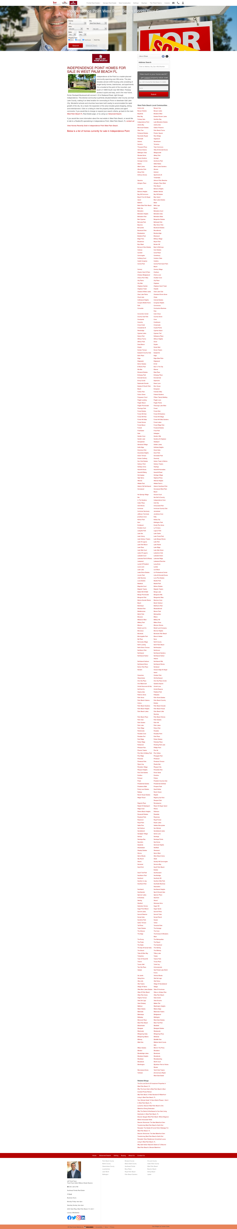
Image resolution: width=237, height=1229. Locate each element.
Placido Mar (157, 764)
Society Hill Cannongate (161, 861)
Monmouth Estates (142, 127)
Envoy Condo (141, 380)
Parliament (140, 745)
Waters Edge (157, 1009)
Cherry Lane (157, 275)
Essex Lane (157, 383)
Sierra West (157, 853)
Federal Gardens (159, 394)
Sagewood (157, 139)
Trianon (139, 961)
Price (70, 26)
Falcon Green (141, 394)
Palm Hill (156, 722)
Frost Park (157, 430)
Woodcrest (157, 1053)
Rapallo (156, 795)
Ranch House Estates (143, 795)
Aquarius (140, 180)
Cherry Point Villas (142, 278)
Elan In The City (158, 367)
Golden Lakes (158, 444)
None (155, 639)
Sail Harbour (141, 828)
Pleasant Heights (142, 770)
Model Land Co (141, 628)
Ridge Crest (140, 809)
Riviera (156, 809)
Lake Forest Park (159, 536)
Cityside (156, 289)
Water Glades (141, 1009)
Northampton (157, 647)
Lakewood (140, 561)
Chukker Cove (158, 278)
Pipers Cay (140, 764)
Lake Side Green (159, 550)
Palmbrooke (141, 731)
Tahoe (155, 923)
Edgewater (140, 361)
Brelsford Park (141, 236)
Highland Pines (158, 478)
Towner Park (157, 959)
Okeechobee (141, 678)
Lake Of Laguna (142, 542)
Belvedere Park (141, 216)
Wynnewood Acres (142, 1070)
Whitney (139, 1039)
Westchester (141, 1025)
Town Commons (158, 147)
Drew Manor (141, 344)
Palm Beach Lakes (142, 711)
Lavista (156, 567)
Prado (139, 781)
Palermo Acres (141, 695)
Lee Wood (157, 569)
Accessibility (99, 1227)
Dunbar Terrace (142, 350)
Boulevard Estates (159, 228)
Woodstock (140, 1062)
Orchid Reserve (158, 689)
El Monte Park (141, 367)
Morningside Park (142, 636)
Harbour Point (141, 464)
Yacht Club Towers (159, 1070)
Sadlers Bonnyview (159, 825)
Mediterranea (141, 611)
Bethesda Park (158, 222)
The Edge (140, 934)
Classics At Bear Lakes (144, 291)
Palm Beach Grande (160, 706)
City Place (157, 280)
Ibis (138, 497)
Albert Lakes (141, 166)
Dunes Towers (158, 350)
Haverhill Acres (141, 469)
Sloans (139, 861)
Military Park (141, 622)
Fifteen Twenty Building (160, 397)
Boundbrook (157, 230)
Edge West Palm (158, 358)
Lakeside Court (141, 556)
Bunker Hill (157, 244)
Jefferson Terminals (143, 514)
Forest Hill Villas (142, 419)
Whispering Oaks (142, 1034)
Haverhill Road (158, 472)
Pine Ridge (140, 756)
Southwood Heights (159, 889)
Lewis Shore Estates (143, 572)
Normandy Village (142, 642)
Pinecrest (140, 759)
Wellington (157, 1017)
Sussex (156, 920)
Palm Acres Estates (159, 697)
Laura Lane (140, 567)
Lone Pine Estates (159, 578)
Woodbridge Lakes (142, 1053)
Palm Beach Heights (143, 708)
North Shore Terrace (143, 647)
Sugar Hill (156, 906)
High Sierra (140, 478)
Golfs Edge (140, 447)
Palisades (156, 695)
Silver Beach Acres (159, 856)
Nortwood (156, 667)
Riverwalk (140, 139)
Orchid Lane (157, 686)
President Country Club (160, 781)
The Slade (140, 945)
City (90, 21)
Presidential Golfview (160, 784)
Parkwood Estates (142, 133)
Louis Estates (141, 581)
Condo (79, 40)
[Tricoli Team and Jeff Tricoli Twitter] (74, 1217)
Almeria (156, 169)
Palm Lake (140, 725)
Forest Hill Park (141, 417)
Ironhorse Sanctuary (143, 511)
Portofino (156, 775)
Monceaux (140, 631)
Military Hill (157, 620)
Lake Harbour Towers (143, 539)
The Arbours (141, 931)
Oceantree (140, 675)
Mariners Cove (158, 600)
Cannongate (141, 255)
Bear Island (157, 197)
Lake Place (140, 547)
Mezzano (140, 617)
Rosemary (157, 817)
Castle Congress (142, 261)
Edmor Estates (141, 364)
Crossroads (157, 325)
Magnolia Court (141, 586)
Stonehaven (157, 141)
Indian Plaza (141, 503)
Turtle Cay (157, 964)
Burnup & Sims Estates (144, 247)
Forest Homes (141, 422)
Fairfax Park (141, 392)
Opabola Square (158, 683)
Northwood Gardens (160, 653)
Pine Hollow (157, 753)
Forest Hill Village (159, 417)
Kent (138, 522)
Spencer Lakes (141, 895)
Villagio (156, 986)
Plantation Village (142, 767)
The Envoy (140, 939)
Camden (139, 253)
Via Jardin (140, 975)
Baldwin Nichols (158, 191)
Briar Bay (140, 116)
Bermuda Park (141, 222)
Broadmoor (140, 241)
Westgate (140, 1028)
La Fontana (157, 528)
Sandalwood (141, 831)
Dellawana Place (158, 336)
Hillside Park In (158, 483)
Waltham (140, 1006)
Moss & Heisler (158, 636)
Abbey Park (157, 155)
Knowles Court (141, 528)
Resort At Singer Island (160, 806)
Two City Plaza (141, 967)
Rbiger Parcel (141, 797)
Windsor (139, 1050)
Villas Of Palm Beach (143, 992)
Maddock (140, 583)
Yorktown (140, 1073)
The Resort (157, 942)
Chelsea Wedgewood (143, 275)
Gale (138, 433)
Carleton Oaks (158, 258)
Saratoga (156, 836)
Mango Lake (157, 592)
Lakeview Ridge (158, 558)
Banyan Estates (142, 111)
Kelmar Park (141, 519)
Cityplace (156, 283)
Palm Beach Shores (159, 717)
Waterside (140, 1012)
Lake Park (157, 542)
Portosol (139, 778)
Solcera (139, 141)
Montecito (140, 633)
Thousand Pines (142, 147)
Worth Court (157, 1062)
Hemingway (140, 475)
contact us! (130, 121)
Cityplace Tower (142, 289)
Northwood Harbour (143, 661)
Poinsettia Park (158, 770)
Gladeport (157, 442)
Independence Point (143, 122)
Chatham (156, 272)
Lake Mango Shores (160, 539)
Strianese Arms (158, 903)
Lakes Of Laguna (142, 553)
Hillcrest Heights (158, 481)
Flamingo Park (141, 408)
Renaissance (157, 803)
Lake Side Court (142, 550)
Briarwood (157, 236)
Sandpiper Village (142, 834)
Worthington (141, 1064)
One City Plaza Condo (160, 681)
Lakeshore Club (158, 553)
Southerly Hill (157, 878)
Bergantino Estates (159, 219)
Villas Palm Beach (159, 995)
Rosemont (140, 820)
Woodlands (157, 1056)
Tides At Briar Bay (142, 953)
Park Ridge (140, 739)
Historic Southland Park (160, 486)
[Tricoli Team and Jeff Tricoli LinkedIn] (83, 1217)
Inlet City (156, 503)
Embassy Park (141, 375)
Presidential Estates (143, 784)
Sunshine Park (141, 920)
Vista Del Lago (141, 1000)
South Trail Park (142, 873)
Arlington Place (141, 183)
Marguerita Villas (158, 597)
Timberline (140, 956)
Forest (155, 408)
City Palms (140, 280)
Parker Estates (158, 739)
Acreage (156, 158)
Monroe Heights (158, 631)
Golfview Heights (158, 447)
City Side (140, 283)
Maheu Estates (158, 586)
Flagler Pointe (158, 403)
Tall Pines (140, 925)
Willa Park (140, 1042)
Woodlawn (140, 1059)
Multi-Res (97, 40)
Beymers (140, 225)
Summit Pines (158, 911)
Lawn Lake (140, 569)
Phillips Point (157, 747)
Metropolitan (157, 614)
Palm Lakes (157, 725)
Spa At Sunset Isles (159, 892)
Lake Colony (141, 536)
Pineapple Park (158, 756)
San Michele (157, 828)
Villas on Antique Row (160, 992)
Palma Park (157, 728)
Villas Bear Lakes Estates (144, 989)
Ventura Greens (142, 150)
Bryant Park (157, 241)
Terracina (156, 144)
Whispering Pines (159, 1034)
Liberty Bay (140, 125)
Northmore (157, 650)
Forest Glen (157, 411)
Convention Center (142, 314)
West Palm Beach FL (75, 114)
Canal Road (157, 253)
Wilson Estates (141, 1048)
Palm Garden (141, 722)
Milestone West (141, 620)
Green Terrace (141, 455)
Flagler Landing (142, 400)
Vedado (139, 970)
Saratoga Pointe (158, 839)
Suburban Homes (142, 906)
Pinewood (156, 759)
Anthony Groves (142, 175)
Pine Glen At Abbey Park (144, 753)
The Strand (140, 950)
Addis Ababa (157, 164)
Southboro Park (142, 875)
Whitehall (156, 1037)
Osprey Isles (141, 692)
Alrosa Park (140, 172)
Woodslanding (158, 1059)
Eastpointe (157, 353)
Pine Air (156, 750)
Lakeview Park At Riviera (144, 558)
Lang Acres (157, 564)
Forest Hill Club (141, 414)
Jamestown (157, 511)
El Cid (155, 364)
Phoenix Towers (142, 750)
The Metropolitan (159, 939)
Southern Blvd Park (159, 881)
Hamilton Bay (157, 119)
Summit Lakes (141, 911)
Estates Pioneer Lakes (160, 116)
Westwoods (157, 1031)
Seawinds (140, 845)
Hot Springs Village (143, 494)
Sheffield (156, 847)
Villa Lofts (140, 981)
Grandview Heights (143, 453)
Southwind (140, 889)
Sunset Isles (141, 917)
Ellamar (156, 369)
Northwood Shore (142, 664)
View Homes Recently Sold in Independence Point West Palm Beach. (92, 125)
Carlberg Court (141, 258)
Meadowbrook (158, 608)
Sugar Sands (157, 909)
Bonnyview (140, 228)
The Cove (156, 931)
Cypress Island (158, 330)
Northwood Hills (158, 661)
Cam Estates (157, 250)
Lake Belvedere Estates (161, 122)
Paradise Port (141, 736)
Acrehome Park (158, 161)
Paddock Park (158, 692)
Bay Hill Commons (142, 194)
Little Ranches (141, 578)
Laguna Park (157, 531)
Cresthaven (157, 322)
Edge (155, 355)
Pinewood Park (141, 761)
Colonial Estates (158, 300)
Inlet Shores (141, 506)
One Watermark (142, 683)
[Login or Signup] (183, 3)
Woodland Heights (142, 1056)
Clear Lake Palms (142, 294)
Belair (155, 203)
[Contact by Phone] (178, 3)
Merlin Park (140, 614)
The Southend (158, 945)
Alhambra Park (141, 169)
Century (139, 269)
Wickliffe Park (157, 1039)
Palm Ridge (140, 728)
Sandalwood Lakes (159, 831)
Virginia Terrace (142, 998)
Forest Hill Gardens (159, 414)
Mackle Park (157, 581)
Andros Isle (140, 108)
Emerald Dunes (142, 378)
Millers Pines (157, 622)
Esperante (157, 380)
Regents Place (141, 803)
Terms (106, 1227)
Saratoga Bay (141, 839)
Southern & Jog (142, 881)
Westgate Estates (159, 1028)
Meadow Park (141, 608)
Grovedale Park (158, 455)
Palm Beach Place (142, 717)
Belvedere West (158, 216)
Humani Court (158, 494)
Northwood (140, 653)
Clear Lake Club (158, 291)
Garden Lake (141, 439)
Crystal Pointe (158, 328)
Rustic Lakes (157, 822)
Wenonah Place (142, 1020)
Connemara (157, 305)
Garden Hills (157, 436)
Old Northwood (158, 678)
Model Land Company (160, 628)
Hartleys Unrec (141, 467)
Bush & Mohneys (159, 247)
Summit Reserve (142, 914)
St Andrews (140, 898)
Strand (156, 900)
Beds (70, 32)
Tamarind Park (158, 925)
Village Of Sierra (142, 986)
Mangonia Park (141, 597)
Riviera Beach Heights (143, 811)
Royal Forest (157, 820)
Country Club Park (142, 316)
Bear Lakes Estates (159, 200)
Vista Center (157, 998)
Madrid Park (157, 583)
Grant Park (157, 453)
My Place (140, 639)
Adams (139, 164)
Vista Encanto (158, 1000)
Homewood (140, 489)
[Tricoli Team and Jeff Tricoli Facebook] (69, 1217)
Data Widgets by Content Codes (160, 1226)
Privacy (112, 1227)
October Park (157, 675)
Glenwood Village (142, 444)
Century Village (158, 269)
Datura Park (141, 336)
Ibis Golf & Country (159, 497)
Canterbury (157, 255)
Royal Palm (140, 822)
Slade (155, 859)
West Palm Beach (142, 1023)
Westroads (140, 1031)
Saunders (140, 842)
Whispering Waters (142, 1037)
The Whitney (157, 950)
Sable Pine (140, 825)
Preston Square (158, 133)
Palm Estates (157, 720)
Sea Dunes (157, 842)
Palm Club (140, 720)
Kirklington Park (158, 522)
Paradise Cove (141, 734)
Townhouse (87, 40)
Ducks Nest (157, 347)
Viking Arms (140, 978)
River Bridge (157, 136)
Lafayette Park (141, 531)
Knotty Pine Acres (159, 525)
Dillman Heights (158, 339)
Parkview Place (158, 742)
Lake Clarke (157, 533)
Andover (156, 172)
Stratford (140, 903)
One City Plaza (141, 681)
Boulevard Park (141, 230)
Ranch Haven (158, 792)
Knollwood (140, 525)
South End (140, 867)
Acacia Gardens (142, 158)
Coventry (140, 322)
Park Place (157, 736)
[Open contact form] (173, 3)
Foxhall (139, 428)
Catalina (156, 261)
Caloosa (139, 250)
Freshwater (140, 430)
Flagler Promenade (143, 405)
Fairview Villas (158, 392)
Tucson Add (140, 964)
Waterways (140, 1014)
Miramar (139, 625)
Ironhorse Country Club (160, 508)
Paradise (156, 731)
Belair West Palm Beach (144, 205)
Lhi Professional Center (160, 572)
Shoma (139, 853)
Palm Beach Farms (159, 130)
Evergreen (157, 389)
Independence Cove (160, 500)
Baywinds (140, 114)
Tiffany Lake (157, 953)
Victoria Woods (158, 975)
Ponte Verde (157, 772)
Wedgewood (157, 1014)
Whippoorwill (157, 152)
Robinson (156, 811)
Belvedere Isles (158, 214)
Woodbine (157, 1050)
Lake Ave (140, 533)
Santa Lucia (157, 834)
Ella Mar (139, 369)
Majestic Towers (142, 589)
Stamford (156, 898)
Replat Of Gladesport (143, 806)
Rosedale (156, 814)
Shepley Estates (142, 850)
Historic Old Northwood (144, 486)
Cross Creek (141, 325)
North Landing (141, 645)
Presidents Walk (142, 786)
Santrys (139, 836)
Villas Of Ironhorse (159, 989)
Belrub (155, 208)
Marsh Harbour (158, 603)
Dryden (156, 344)
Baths (80, 32)
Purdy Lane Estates (143, 789)
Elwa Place (157, 372)
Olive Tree (140, 130)
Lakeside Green (158, 556)
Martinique (140, 606)
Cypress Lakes (141, 333)
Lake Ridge (157, 547)
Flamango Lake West (160, 405)
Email (70, 1194)
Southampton (158, 873)
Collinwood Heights (143, 300)
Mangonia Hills (158, 595)
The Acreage (157, 928)
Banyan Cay (157, 108)
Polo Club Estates (142, 772)
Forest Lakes (157, 422)
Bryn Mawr (140, 244)
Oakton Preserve (159, 127)
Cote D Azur (157, 314)
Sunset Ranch (158, 917)
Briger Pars (140, 239)
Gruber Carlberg (142, 458)
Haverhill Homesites (159, 469)
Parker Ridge (141, 742)
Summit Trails (158, 914)
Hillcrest (139, 481)
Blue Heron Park (158, 225)
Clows (155, 297)
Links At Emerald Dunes (161, 575)
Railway (139, 792)
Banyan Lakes (158, 111)
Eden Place (140, 355)
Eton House (157, 386)
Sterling (139, 900)
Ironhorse (140, 508)
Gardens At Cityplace (160, 439)
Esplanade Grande (142, 383)
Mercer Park (157, 611)
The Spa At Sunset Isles (144, 948)
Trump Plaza (157, 961)
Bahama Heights (158, 189)
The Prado (140, 942)
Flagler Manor (141, 403)
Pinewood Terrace (159, 761)
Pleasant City (157, 767)
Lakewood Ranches (159, 561)
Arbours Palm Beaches (160, 180)
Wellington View (142, 152)
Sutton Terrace (141, 923)
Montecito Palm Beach (160, 633)
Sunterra (140, 144)
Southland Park (141, 884)
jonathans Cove (142, 517)
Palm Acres (140, 697)
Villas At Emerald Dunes (161, 150)
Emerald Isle (157, 378)
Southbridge (157, 875)
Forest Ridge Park (159, 425)
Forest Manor (141, 425)
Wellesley (140, 1017)
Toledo (156, 956)
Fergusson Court (142, 397)
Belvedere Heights (142, 214)
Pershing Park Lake (159, 745)
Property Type (73, 38)
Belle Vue (140, 208)
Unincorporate (158, 967)
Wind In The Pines (159, 1048)
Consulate (140, 308)
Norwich (139, 670)
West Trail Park (158, 1023)
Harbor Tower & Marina (160, 461)
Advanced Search (91, 45)
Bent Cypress (141, 219)
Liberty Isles (157, 125)
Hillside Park (141, 483)
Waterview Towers (159, 1012)
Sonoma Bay (157, 864)
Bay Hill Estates (158, 194)
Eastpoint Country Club (144, 353)
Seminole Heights (159, 845)
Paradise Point (158, 734)
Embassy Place (158, 375)
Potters (156, 778)
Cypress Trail (157, 333)
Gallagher (156, 433)
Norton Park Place (142, 667)
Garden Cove (141, 436)
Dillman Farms (141, 339)
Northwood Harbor (142, 656)
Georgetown (141, 442)
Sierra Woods (141, 856)
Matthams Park (158, 606)
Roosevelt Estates (142, 814)
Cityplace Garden (142, 286)
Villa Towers (141, 984)
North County (157, 642)
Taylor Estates (141, 928)
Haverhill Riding (142, 472)
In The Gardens (142, 500)
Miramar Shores (158, 625)
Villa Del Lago (158, 978)
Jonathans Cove (158, 514)
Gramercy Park (141, 450)
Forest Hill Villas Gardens (161, 419)
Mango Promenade (143, 595)
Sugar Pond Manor (143, 909)
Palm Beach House (159, 708)
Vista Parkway (141, 1003)
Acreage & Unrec (142, 161)
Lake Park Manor (142, 544)
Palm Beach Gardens (143, 706)
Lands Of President (143, 564)
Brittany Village (158, 239)
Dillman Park (141, 342)
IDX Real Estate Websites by (76, 1227)
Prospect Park (158, 786)
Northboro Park (141, 650)
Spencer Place (158, 895)
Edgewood (157, 361)
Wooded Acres (141, 155)
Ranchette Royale (142, 136)
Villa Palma (157, 981)
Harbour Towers (158, 464)
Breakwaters (141, 233)
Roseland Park (141, 817)
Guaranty (156, 458)
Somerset (140, 864)
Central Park (141, 264)
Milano (156, 617)
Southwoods (141, 892)
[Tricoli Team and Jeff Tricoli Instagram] (78, 1217)
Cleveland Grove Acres (160, 294)
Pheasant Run (141, 747)
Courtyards (140, 319)
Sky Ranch (140, 859)
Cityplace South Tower (160, 286)
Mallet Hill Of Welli (142, 592)
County (71, 21)
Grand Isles (157, 450)
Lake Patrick (157, 544)
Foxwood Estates (159, 428)
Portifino (139, 775)
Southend (140, 878)
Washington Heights (159, 1006)
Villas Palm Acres (142, 995)
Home (72, 40)
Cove (155, 319)
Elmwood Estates (142, 372)
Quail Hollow (157, 789)
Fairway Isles (141, 119)
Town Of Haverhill (142, 959)
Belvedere (140, 211)
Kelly (155, 517)
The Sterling (157, 948)
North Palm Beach (159, 645)
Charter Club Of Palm (143, 272)
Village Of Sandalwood (160, 984)
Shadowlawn (141, 847)
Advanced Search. (115, 114)
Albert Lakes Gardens (160, 166)
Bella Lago (157, 205)
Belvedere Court (158, 211)
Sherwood (157, 850)
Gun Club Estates (142, 461)
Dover (155, 342)
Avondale (140, 189)
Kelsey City (157, 519)
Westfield (156, 1025)
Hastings (156, 467)
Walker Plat (157, 1003)
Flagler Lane (157, 400)
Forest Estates (141, 411)
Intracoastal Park (159, 506)
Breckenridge (157, 233)
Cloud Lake (140, 297)
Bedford (139, 203)
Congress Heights (159, 303)
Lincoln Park (141, 575)
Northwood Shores (159, 664)
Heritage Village (158, 475)
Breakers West (158, 114)
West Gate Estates (159, 1020)
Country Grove (158, 316)
